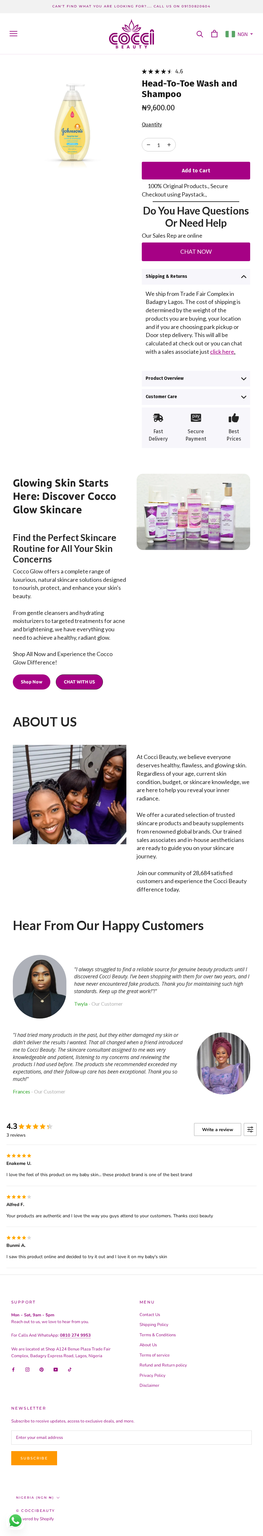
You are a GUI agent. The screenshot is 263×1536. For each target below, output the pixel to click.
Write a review (217, 1130)
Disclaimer (149, 1385)
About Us (148, 1345)
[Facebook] (13, 1369)
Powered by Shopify (35, 1519)
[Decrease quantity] (169, 145)
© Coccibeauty (35, 1510)
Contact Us (150, 1315)
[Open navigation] (13, 33)
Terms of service (155, 1355)
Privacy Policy (152, 1375)
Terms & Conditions (158, 1335)
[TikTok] (70, 1369)
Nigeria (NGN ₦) (35, 1497)
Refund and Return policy (163, 1365)
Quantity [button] (152, 125)
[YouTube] (56, 1369)
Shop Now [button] (31, 681)
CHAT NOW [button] (196, 251)
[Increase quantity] (148, 145)
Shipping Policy (154, 1325)
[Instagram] (27, 1369)
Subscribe (34, 1458)
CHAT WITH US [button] (79, 681)
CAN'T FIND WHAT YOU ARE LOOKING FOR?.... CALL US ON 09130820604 (131, 6)
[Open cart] (214, 33)
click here (222, 351)
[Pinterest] (41, 1369)
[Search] (200, 33)
